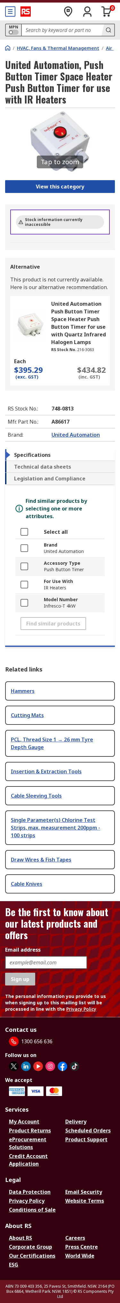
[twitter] (14, 1066)
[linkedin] (26, 1066)
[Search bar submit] (107, 30)
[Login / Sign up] (87, 11)
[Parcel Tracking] (68, 11)
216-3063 (85, 349)
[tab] (60, 455)
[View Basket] (106, 11)
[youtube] (38, 1066)
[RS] (25, 11)
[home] (7, 47)
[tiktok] (74, 1066)
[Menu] (10, 11)
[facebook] (62, 1066)
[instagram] (50, 1066)
